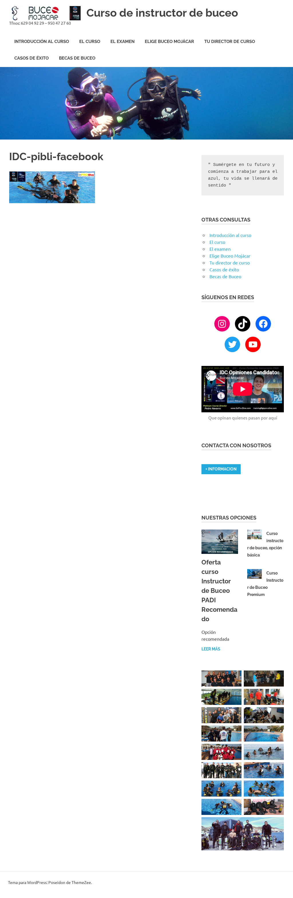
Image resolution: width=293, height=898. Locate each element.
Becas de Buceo (77, 58)
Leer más (210, 649)
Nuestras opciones (228, 518)
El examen (122, 41)
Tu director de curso (229, 41)
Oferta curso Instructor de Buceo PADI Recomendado (219, 590)
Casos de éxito (31, 58)
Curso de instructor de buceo (162, 12)
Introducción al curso (41, 41)
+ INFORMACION (221, 469)
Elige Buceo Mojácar (169, 41)
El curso (89, 41)
